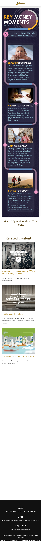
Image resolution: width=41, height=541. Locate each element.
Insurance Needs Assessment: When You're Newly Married (18, 272)
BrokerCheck (20, 537)
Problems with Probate (12, 313)
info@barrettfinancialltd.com (20, 530)
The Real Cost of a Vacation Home (18, 356)
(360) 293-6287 (16, 511)
